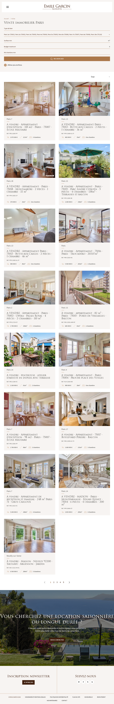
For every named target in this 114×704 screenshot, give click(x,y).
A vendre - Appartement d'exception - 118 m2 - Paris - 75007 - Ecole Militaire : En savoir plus (29, 111)
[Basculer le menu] (7, 7)
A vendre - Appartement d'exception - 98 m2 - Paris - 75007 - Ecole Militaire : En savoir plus (29, 421)
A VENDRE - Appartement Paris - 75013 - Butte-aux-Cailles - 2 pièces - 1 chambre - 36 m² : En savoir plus (84, 111)
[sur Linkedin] (92, 682)
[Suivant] (69, 582)
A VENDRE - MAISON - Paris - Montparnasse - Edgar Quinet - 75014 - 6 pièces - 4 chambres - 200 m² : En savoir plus (84, 484)
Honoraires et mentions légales (35, 697)
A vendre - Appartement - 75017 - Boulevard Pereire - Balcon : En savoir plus (84, 421)
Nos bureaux (88, 697)
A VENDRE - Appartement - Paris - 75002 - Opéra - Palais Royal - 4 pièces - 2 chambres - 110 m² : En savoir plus (29, 300)
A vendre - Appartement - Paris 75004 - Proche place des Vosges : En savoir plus (84, 361)
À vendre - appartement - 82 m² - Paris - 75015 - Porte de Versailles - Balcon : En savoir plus (84, 300)
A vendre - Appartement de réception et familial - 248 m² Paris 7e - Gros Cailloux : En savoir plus (29, 484)
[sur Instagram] (79, 682)
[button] (7, 99)
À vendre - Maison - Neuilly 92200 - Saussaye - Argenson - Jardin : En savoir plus (29, 547)
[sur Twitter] (88, 682)
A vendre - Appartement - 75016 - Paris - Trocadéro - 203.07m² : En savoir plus (84, 238)
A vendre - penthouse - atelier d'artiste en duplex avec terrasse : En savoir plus (29, 361)
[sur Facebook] (83, 682)
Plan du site (76, 697)
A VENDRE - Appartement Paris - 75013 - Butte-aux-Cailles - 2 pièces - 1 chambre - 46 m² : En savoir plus (29, 238)
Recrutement (101, 697)
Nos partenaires (52, 700)
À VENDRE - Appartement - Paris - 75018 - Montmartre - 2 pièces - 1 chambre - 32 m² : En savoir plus (29, 174)
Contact (64, 700)
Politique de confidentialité (59, 697)
